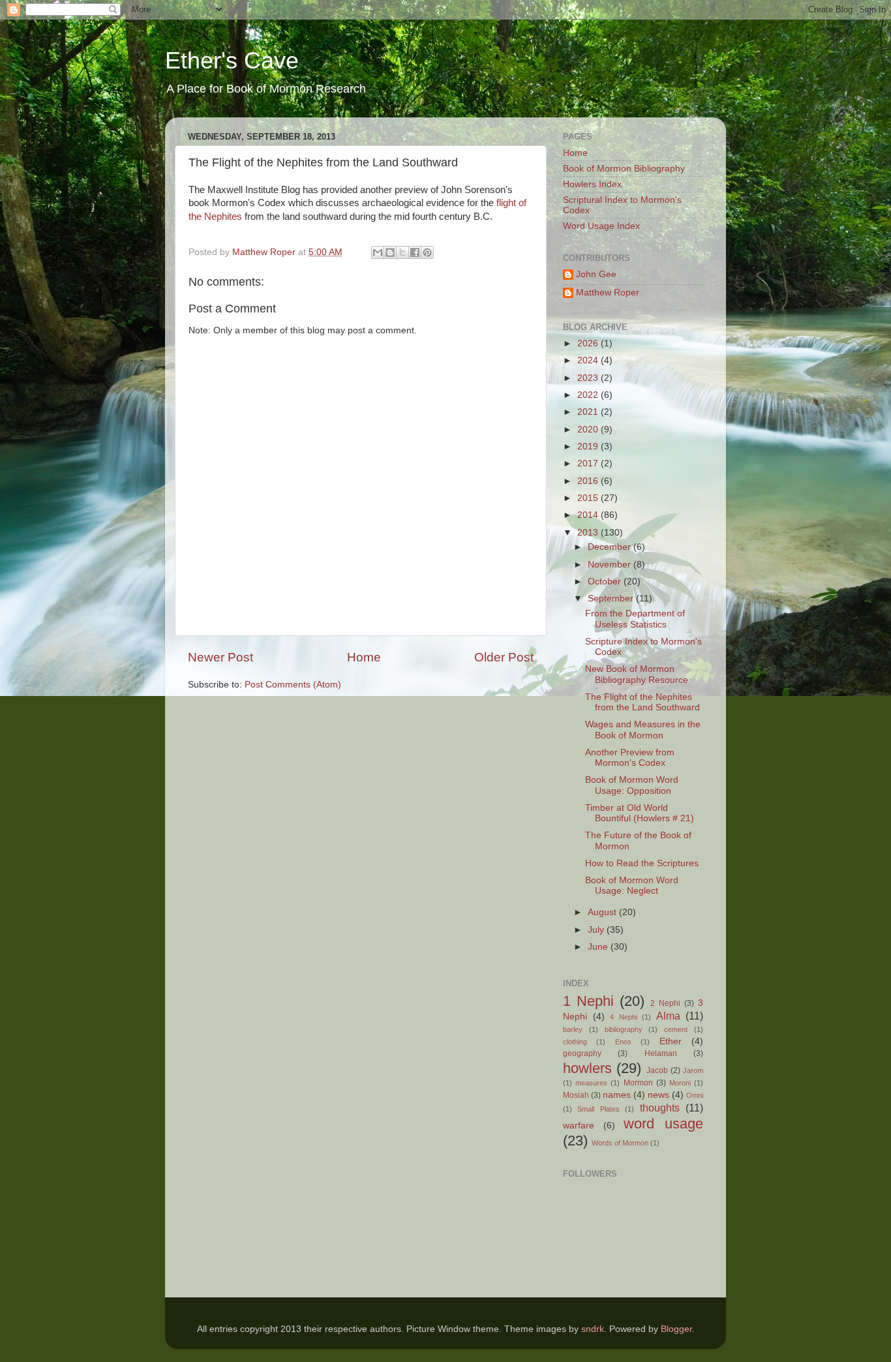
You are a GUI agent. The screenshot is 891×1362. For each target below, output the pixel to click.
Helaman (660, 1053)
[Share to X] (402, 252)
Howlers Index (592, 184)
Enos (623, 1042)
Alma (668, 1015)
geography (582, 1053)
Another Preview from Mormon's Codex (629, 758)
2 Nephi (665, 1003)
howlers (587, 1068)
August (603, 912)
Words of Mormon (620, 1143)
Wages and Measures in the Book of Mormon (643, 729)
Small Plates (598, 1109)
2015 (589, 498)
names (617, 1095)
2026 (589, 343)
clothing (575, 1042)
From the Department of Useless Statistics (635, 619)
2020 (589, 429)
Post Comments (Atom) (293, 684)
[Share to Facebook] (414, 252)
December (610, 547)
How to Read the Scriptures (642, 863)
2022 (589, 395)
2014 (589, 515)
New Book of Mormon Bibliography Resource (636, 674)
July (597, 930)
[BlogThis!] (390, 252)
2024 (589, 360)
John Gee (596, 274)
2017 (589, 463)
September (612, 598)
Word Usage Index (601, 226)
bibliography (623, 1029)
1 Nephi (588, 1001)
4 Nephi (623, 1017)
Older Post (504, 657)
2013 (589, 532)
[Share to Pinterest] (427, 252)
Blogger (676, 1329)
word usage (663, 1123)
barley (572, 1029)
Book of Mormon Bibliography (624, 169)
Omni (694, 1095)
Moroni (680, 1083)
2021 (589, 412)
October (606, 581)
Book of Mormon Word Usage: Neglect (631, 885)
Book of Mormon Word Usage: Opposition (631, 785)
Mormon (638, 1082)
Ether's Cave (232, 60)
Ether (670, 1041)
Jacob (657, 1070)
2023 (589, 378)
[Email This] (377, 252)
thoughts (660, 1107)
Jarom (693, 1070)
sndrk (592, 1329)
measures (591, 1083)
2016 (589, 481)
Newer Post (220, 657)
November (610, 564)
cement (675, 1029)
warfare (578, 1125)
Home (364, 657)
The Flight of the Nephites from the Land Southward (642, 702)
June (599, 947)
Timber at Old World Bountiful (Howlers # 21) (639, 813)
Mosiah (576, 1095)
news (658, 1095)
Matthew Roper (607, 292)
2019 (589, 446)
